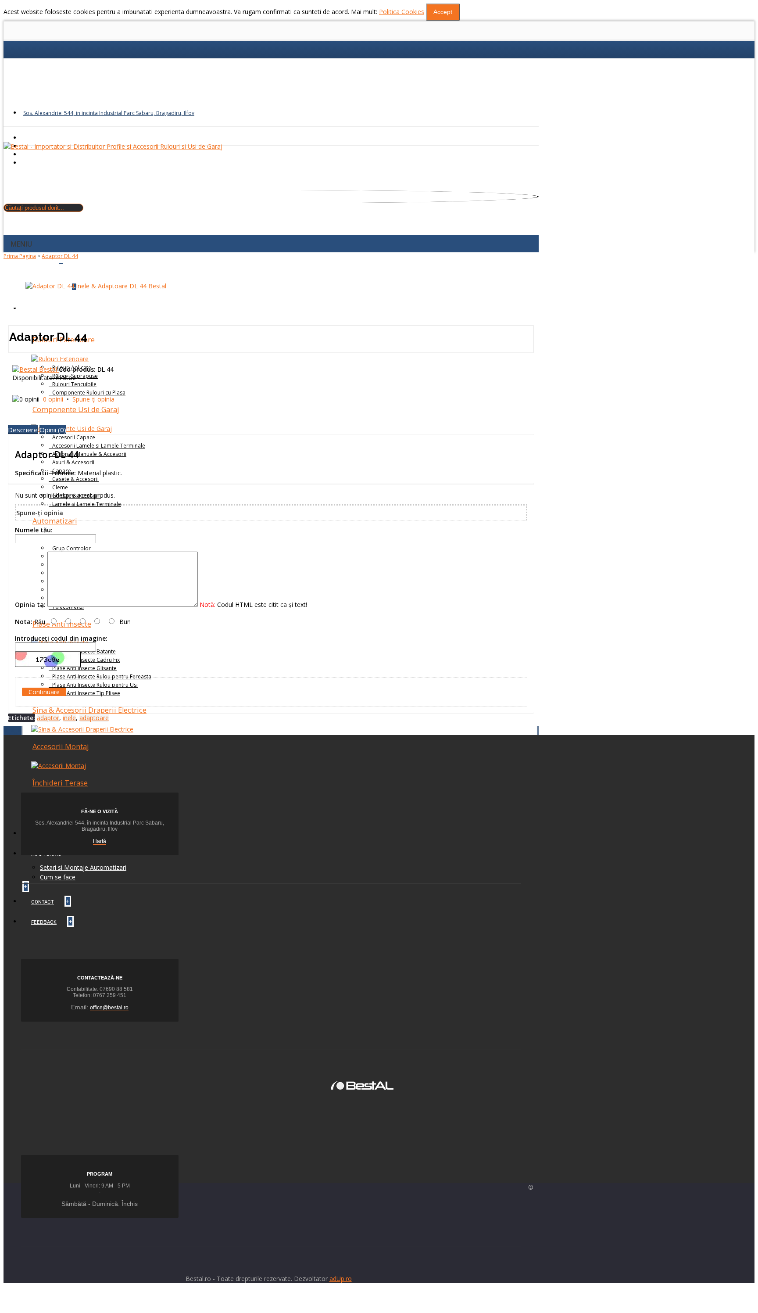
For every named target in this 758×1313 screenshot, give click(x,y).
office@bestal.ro (109, 1007)
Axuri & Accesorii (73, 462)
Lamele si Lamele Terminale (86, 504)
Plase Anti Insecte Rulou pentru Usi (95, 685)
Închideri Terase (60, 783)
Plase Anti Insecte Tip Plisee (86, 693)
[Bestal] (362, 1084)
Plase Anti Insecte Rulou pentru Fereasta (101, 676)
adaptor (48, 718)
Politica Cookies (401, 11)
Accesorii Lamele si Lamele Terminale (98, 445)
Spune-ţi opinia (93, 399)
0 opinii (53, 399)
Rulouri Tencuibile (74, 384)
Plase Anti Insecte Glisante (84, 668)
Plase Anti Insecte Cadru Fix (86, 660)
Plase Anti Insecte (61, 624)
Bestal (49, 369)
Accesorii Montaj (60, 746)
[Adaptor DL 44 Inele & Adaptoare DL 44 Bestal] (96, 286)
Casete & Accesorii (75, 479)
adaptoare (94, 718)
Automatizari (54, 521)
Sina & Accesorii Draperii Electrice (89, 710)
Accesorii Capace (73, 437)
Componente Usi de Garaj (75, 409)
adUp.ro (340, 1278)
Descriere (23, 429)
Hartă (99, 841)
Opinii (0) (52, 429)
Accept (442, 11)
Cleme (60, 487)
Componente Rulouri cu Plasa (88, 392)
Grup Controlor (71, 548)
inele (69, 718)
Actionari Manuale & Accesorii (89, 454)
